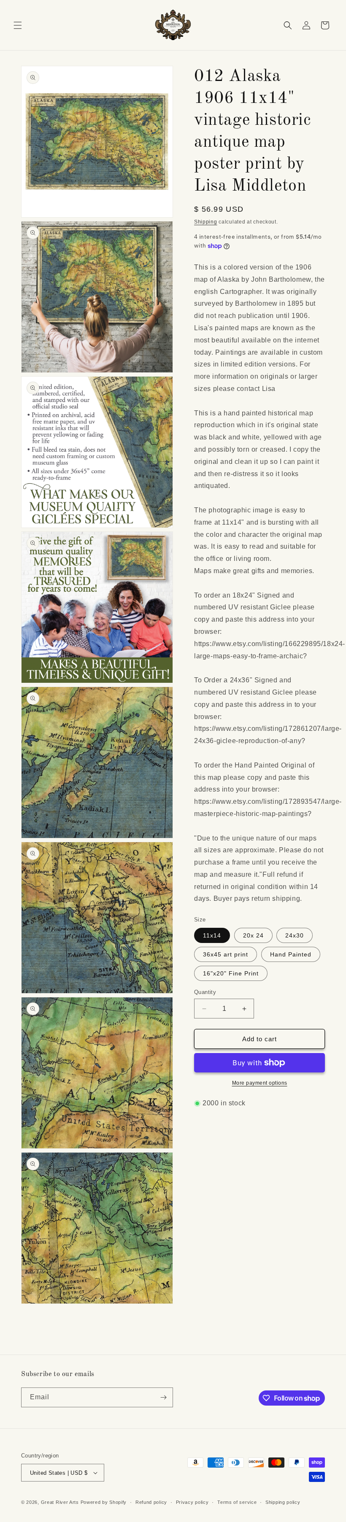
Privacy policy (192, 1502)
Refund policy (151, 1502)
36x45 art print (225, 954)
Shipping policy (282, 1502)
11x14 (212, 935)
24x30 (294, 935)
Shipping (205, 222)
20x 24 (253, 935)
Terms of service (237, 1502)
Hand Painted (290, 954)
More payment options (259, 1083)
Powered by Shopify (104, 1502)
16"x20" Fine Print (231, 973)
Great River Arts (60, 1502)
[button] (17, 25)
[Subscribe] (163, 1397)
